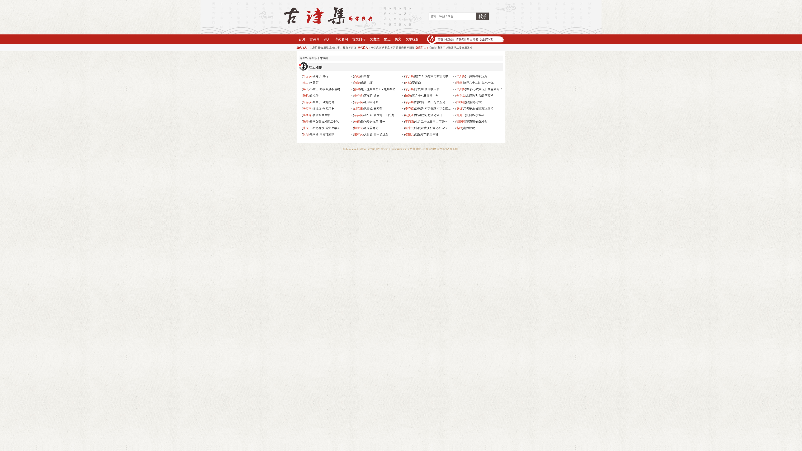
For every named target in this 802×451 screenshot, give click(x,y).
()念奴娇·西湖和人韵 (421, 89)
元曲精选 (444, 148)
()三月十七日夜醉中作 (421, 95)
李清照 (394, 47)
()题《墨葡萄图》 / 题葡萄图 (374, 89)
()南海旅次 (465, 128)
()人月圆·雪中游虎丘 (370, 134)
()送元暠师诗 (365, 128)
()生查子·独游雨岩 (318, 102)
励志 (387, 39)
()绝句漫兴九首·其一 (369, 121)
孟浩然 (333, 47)
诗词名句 (341, 39)
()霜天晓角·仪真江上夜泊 (474, 108)
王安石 (402, 47)
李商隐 (352, 47)
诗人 (327, 39)
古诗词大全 (374, 148)
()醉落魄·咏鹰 (468, 102)
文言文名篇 (408, 148)
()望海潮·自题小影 (471, 121)
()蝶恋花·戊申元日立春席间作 (478, 89)
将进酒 (460, 39)
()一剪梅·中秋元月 (471, 76)
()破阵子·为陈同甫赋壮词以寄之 (429, 76)
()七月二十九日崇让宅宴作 (425, 121)
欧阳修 (410, 47)
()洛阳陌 (310, 82)
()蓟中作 (361, 76)
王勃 (320, 47)
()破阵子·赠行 (315, 76)
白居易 (313, 47)
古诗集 (303, 58)
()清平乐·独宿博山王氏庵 (373, 115)
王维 (326, 47)
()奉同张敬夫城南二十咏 (320, 121)
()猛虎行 (310, 95)
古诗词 (315, 39)
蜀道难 (449, 39)
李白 (339, 47)
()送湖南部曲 (365, 102)
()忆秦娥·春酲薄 (367, 108)
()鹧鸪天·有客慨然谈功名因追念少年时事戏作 (438, 108)
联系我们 (454, 149)
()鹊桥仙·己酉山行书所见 (424, 102)
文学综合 (412, 39)
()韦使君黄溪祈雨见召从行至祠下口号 (433, 128)
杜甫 (345, 47)
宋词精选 (434, 148)
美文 (398, 39)
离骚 (440, 39)
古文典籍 (358, 39)
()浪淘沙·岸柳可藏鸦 (318, 134)
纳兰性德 (459, 47)
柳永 (387, 47)
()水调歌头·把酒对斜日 (423, 115)
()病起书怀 (363, 82)
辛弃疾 (375, 47)
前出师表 (472, 39)
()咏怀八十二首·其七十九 (474, 82)
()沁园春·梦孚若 (470, 115)
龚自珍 (433, 47)
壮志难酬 (323, 58)
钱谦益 (449, 47)
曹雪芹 (441, 47)
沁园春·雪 (486, 39)
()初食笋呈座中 (316, 115)
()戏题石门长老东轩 (421, 134)
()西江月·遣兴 (366, 95)
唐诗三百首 (422, 148)
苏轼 (381, 47)
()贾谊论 (412, 82)
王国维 (468, 47)
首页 (302, 39)
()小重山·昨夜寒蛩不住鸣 (321, 89)
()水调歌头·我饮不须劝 (474, 95)
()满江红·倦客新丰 (318, 108)
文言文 (375, 39)
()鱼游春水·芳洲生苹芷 (321, 128)
